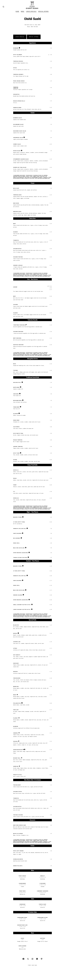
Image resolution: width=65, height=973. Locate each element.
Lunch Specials (31, 11)
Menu (22, 11)
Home (17, 11)
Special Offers (43, 11)
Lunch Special (19, 36)
